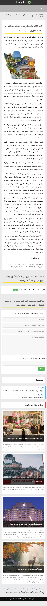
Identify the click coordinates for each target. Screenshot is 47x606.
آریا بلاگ (40, 395)
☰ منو (42, 8)
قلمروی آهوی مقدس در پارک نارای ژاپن (30, 569)
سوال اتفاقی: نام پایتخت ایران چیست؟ (33, 358)
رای (16, 290)
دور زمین (41, 387)
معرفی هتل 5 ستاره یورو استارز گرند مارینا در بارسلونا (26, 524)
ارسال (41, 368)
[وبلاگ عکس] (23, 2)
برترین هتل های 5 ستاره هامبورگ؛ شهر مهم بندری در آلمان (24, 438)
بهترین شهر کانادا (37, 481)
